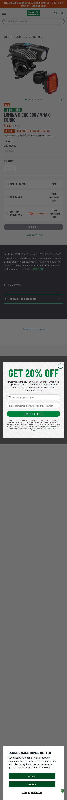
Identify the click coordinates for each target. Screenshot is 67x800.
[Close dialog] (60, 366)
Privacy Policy (51, 428)
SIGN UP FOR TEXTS (33, 413)
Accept (32, 775)
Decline (32, 784)
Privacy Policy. (43, 767)
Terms (33, 430)
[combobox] (11, 397)
